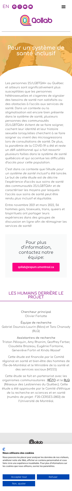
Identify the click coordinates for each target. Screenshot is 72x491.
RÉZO (51, 380)
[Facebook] (14, 7)
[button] (63, 6)
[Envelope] (30, 7)
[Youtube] (25, 7)
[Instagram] (19, 7)
